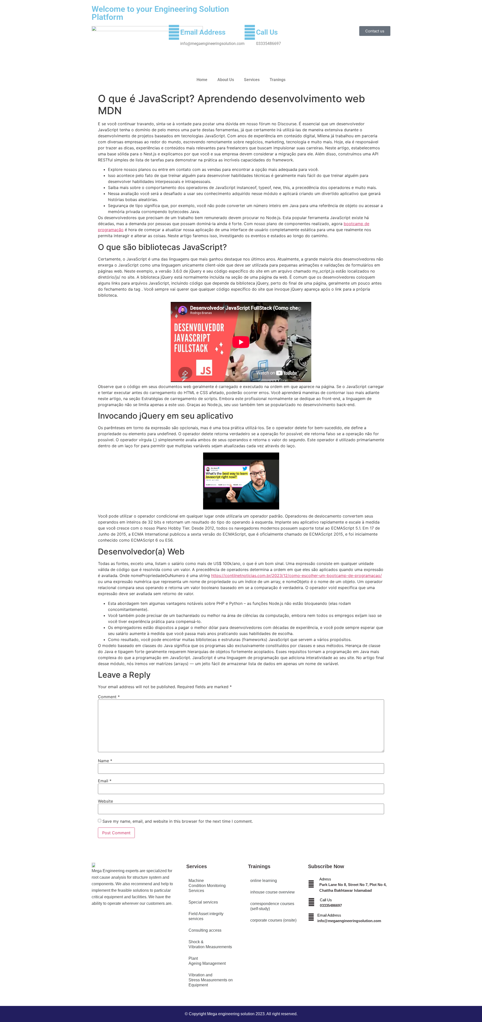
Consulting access (205, 930)
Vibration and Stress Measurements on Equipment (211, 980)
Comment (109, 697)
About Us (225, 79)
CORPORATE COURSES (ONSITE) (273, 920)
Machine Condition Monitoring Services (207, 885)
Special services (203, 902)
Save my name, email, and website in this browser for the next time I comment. (177, 821)
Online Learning (263, 880)
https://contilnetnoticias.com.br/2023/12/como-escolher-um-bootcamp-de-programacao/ (296, 575)
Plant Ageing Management (207, 961)
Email (104, 781)
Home (202, 79)
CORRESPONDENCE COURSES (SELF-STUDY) (272, 906)
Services (252, 79)
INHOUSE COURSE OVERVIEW (272, 892)
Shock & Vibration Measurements (210, 944)
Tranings (277, 79)
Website (105, 801)
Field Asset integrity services (206, 916)
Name (105, 761)
